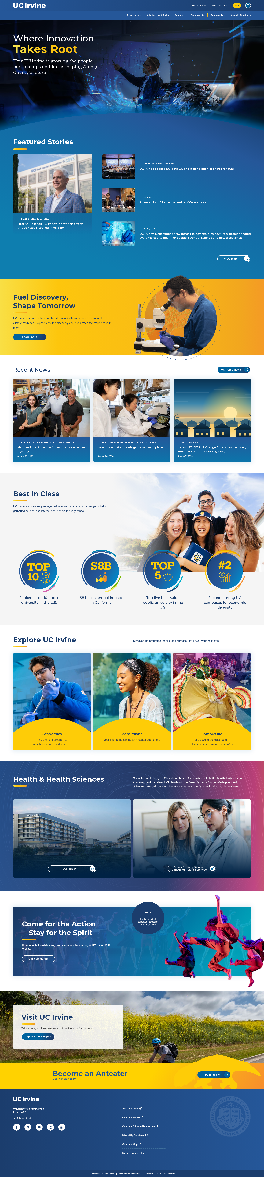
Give (237, 5)
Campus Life (198, 15)
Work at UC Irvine (219, 5)
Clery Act (149, 1174)
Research (180, 15)
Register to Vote (199, 5)
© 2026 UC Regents (166, 1174)
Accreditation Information (130, 1174)
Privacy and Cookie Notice (102, 1174)
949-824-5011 (24, 1118)
